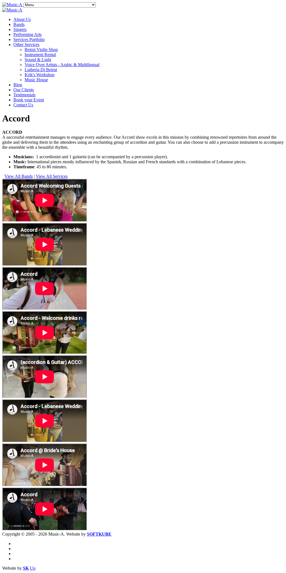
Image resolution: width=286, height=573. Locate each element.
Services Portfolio (29, 39)
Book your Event (28, 99)
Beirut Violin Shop (41, 49)
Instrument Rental (40, 54)
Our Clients (23, 89)
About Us (22, 19)
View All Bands (18, 176)
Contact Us (23, 104)
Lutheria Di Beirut (41, 69)
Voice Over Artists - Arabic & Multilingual (62, 64)
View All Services (52, 176)
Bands (19, 24)
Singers (20, 29)
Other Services (26, 44)
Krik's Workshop (39, 74)
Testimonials (24, 94)
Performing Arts (27, 34)
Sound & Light (38, 59)
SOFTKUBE (99, 534)
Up (32, 568)
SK (26, 568)
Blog (17, 84)
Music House (36, 79)
